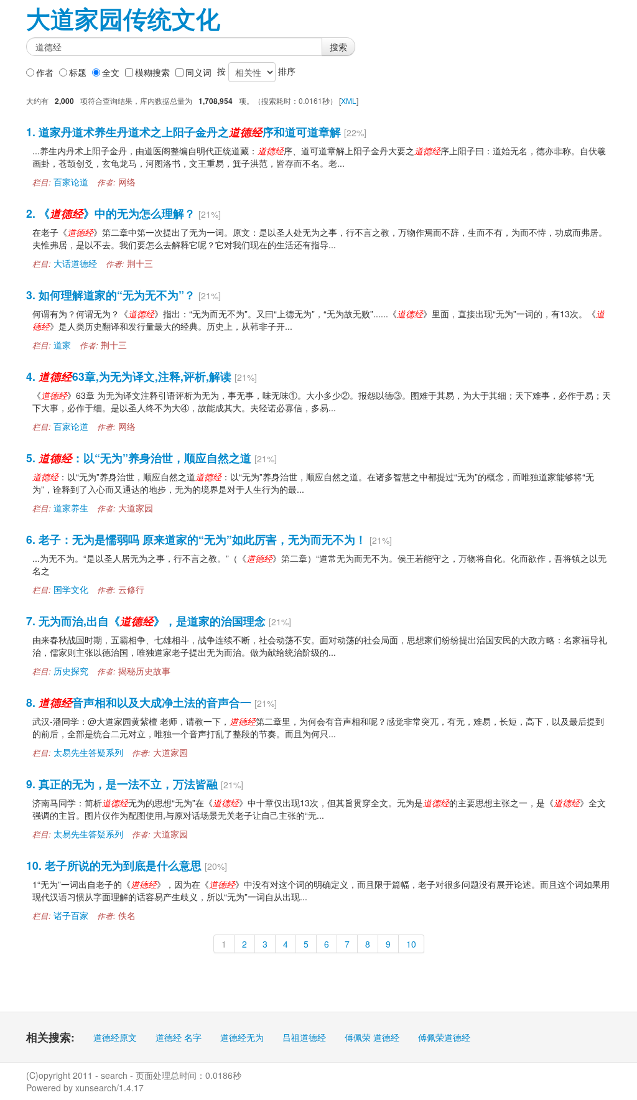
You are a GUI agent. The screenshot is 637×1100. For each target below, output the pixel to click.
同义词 (198, 72)
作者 (44, 72)
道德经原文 (115, 1037)
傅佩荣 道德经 (372, 1037)
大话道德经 (75, 263)
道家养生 (70, 507)
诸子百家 (70, 915)
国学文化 (70, 589)
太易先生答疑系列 (88, 752)
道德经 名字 (179, 1037)
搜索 (338, 46)
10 (411, 944)
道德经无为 (242, 1037)
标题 (77, 72)
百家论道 (70, 181)
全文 (110, 72)
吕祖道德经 (304, 1037)
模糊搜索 (152, 72)
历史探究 (70, 670)
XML (348, 100)
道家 (62, 344)
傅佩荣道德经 (444, 1037)
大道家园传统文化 (123, 18)
